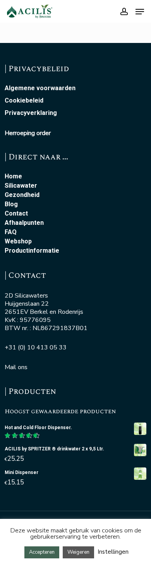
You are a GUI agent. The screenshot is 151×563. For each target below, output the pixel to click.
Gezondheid (22, 195)
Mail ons (16, 367)
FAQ (11, 232)
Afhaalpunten (24, 223)
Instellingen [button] (113, 552)
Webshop (18, 241)
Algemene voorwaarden (40, 88)
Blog (11, 204)
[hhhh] (140, 11)
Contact (16, 213)
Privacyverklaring (31, 113)
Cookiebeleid (24, 101)
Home (13, 176)
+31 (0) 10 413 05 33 (36, 347)
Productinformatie (32, 251)
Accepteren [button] (42, 552)
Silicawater (21, 186)
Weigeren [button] (78, 552)
